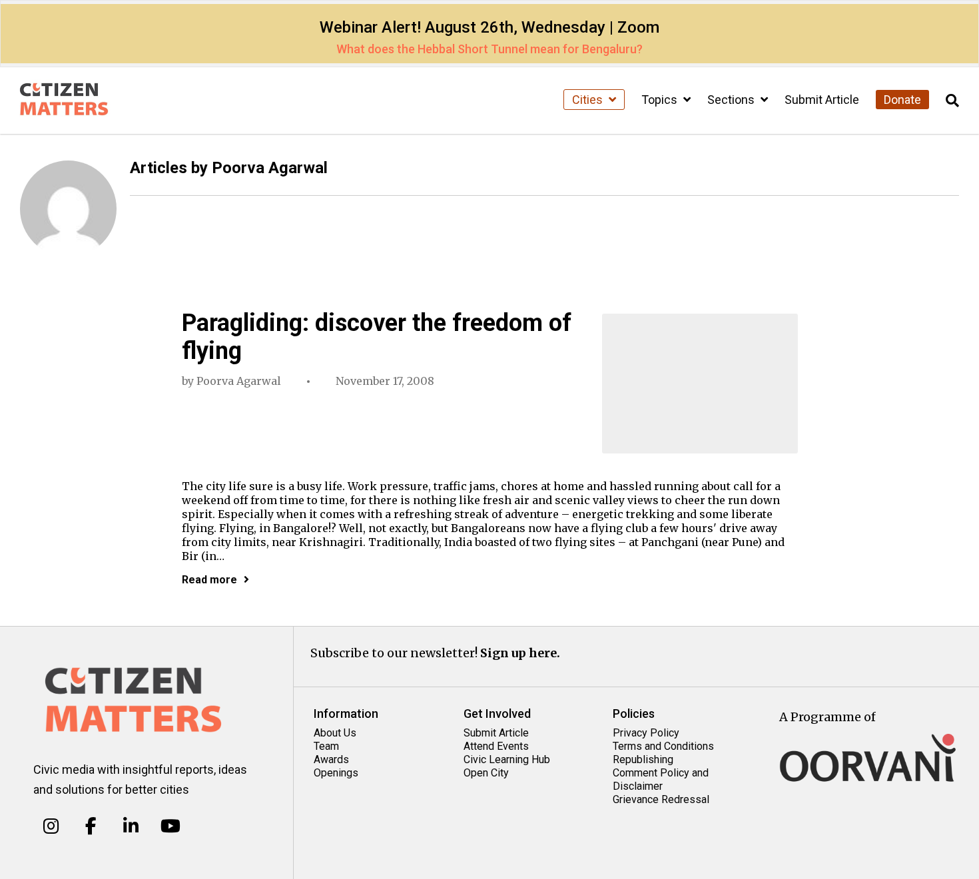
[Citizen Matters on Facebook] (91, 826)
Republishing (643, 759)
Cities (588, 100)
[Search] (952, 101)
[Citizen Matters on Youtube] (170, 826)
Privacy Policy (646, 733)
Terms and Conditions (663, 746)
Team (326, 746)
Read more (209, 579)
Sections (732, 100)
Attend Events (496, 746)
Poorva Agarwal (238, 381)
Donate (902, 100)
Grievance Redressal (661, 799)
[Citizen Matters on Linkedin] (131, 826)
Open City (486, 772)
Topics (660, 100)
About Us (335, 733)
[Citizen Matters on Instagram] (51, 826)
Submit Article (822, 100)
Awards (331, 759)
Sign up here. (520, 653)
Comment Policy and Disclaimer (661, 779)
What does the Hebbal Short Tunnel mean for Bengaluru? (489, 49)
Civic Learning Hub (507, 759)
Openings (336, 772)
